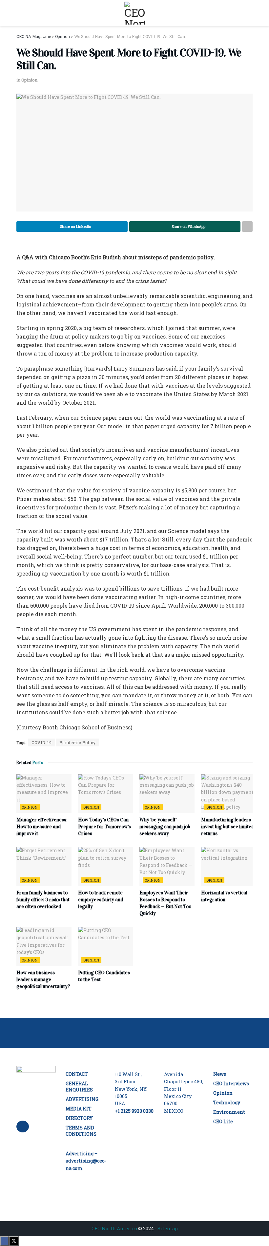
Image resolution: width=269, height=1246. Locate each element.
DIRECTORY (79, 1118)
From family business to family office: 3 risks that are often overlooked (43, 899)
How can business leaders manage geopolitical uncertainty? (43, 979)
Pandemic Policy (77, 742)
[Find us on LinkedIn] (22, 1126)
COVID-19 (41, 742)
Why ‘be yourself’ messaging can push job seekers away (164, 826)
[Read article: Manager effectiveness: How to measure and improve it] (44, 794)
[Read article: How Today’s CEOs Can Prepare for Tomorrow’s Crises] (105, 794)
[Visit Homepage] (134, 13)
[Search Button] (250, 13)
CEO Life (223, 1121)
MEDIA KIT (79, 1109)
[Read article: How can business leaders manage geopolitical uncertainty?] (44, 946)
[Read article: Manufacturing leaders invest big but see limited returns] (228, 794)
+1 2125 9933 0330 (134, 1111)
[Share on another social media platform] (247, 226)
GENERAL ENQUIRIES (79, 1086)
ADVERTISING (82, 1099)
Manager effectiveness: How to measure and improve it (42, 826)
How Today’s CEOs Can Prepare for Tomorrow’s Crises (104, 826)
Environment (229, 1112)
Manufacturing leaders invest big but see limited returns (227, 826)
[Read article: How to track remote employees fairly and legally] (105, 866)
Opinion (29, 80)
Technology (226, 1102)
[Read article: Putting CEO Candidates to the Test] (105, 946)
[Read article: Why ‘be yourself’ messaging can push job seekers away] (167, 794)
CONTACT (77, 1074)
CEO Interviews (231, 1083)
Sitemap (167, 1228)
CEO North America (114, 1228)
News (219, 1074)
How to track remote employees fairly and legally (100, 899)
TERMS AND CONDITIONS (81, 1131)
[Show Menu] (19, 13)
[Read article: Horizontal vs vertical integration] (228, 866)
